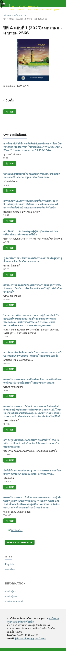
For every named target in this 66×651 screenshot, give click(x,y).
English (9, 564)
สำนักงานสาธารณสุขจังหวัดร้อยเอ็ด (33, 620)
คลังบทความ (20, 15)
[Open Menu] (3, 3)
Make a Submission (19, 542)
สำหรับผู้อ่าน (11, 591)
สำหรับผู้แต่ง (11, 596)
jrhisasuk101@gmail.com (30, 638)
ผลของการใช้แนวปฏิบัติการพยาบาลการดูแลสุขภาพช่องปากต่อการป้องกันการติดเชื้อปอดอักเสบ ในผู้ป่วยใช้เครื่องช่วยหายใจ (32, 288)
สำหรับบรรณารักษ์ (14, 601)
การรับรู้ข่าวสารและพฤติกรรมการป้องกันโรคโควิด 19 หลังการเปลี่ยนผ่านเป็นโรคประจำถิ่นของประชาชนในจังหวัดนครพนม (31, 443)
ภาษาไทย (10, 569)
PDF (11, 111)
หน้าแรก (7, 15)
